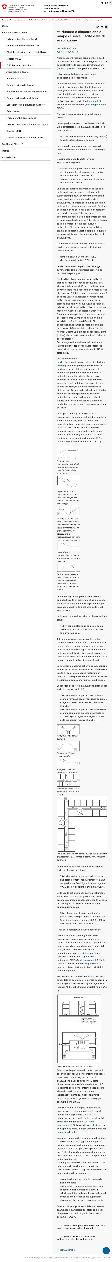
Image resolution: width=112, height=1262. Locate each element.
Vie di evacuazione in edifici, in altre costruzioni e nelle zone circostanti (71, 20)
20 (62, 48)
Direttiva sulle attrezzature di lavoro (24, 137)
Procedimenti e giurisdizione (21, 117)
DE (102, 3)
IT (110, 3)
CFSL (105, 1257)
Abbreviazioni (9, 157)
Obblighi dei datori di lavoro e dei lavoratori (28, 52)
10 (67, 52)
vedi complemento (67, 68)
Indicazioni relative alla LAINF (21, 39)
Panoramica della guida (17, 20)
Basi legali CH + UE (12, 144)
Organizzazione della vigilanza (22, 98)
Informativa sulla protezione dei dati (55, 1257)
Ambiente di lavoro (16, 78)
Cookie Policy (31, 1257)
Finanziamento (14, 111)
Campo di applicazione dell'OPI (22, 45)
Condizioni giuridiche (91, 1257)
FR (106, 3)
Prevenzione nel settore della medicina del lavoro (32, 91)
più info (61, 365)
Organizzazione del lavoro (20, 85)
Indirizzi (6, 150)
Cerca (4, 20)
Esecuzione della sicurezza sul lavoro (26, 104)
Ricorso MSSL (13, 58)
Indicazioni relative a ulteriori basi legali (27, 124)
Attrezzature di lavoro (17, 71)
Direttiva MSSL (14, 130)
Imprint (77, 1257)
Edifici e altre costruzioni (37, 20)
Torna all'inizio (67, 1249)
